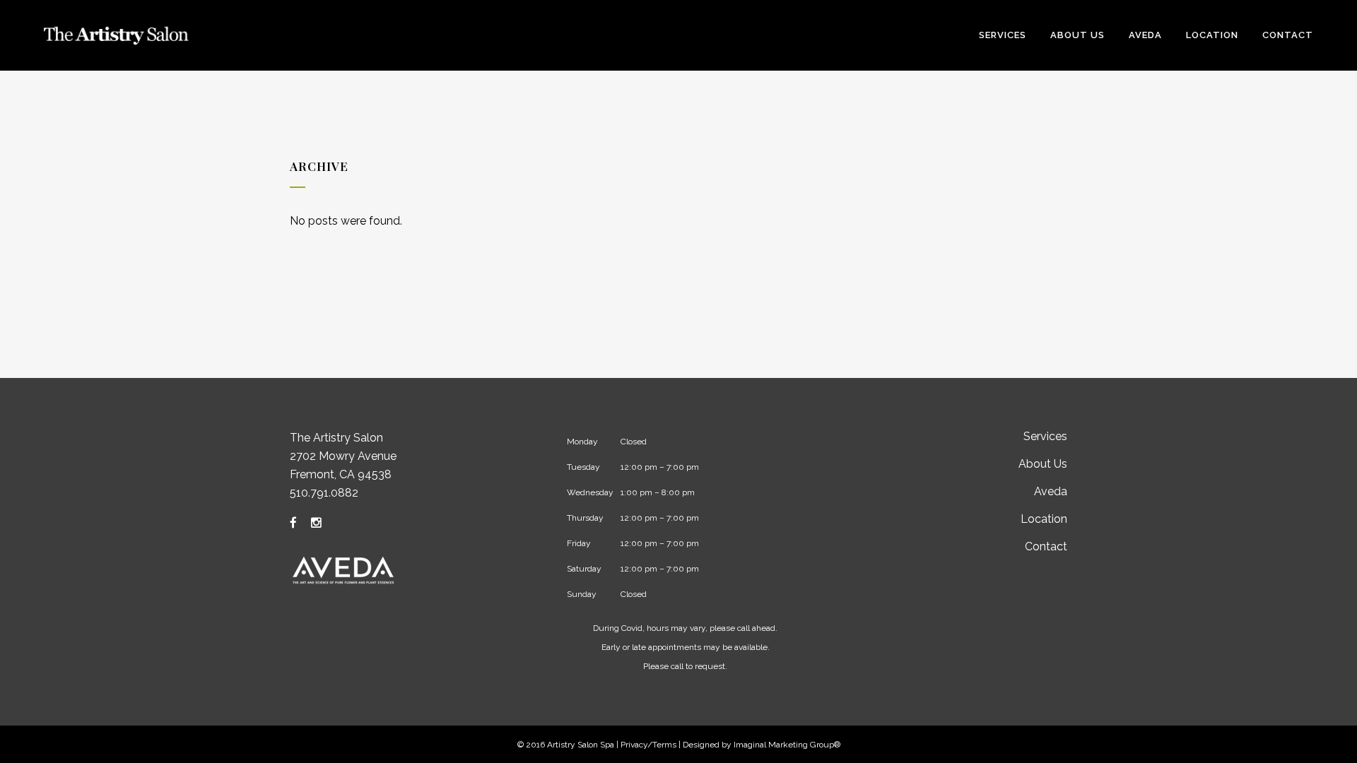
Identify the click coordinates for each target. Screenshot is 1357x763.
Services (1045, 436)
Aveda (1050, 491)
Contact (1046, 546)
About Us (1042, 464)
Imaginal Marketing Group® (787, 745)
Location (1044, 519)
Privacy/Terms (648, 745)
